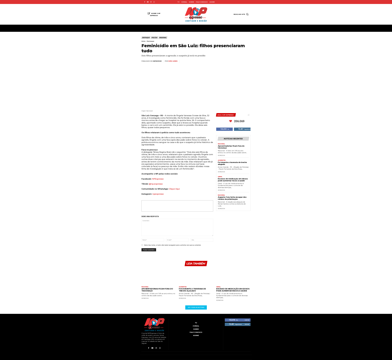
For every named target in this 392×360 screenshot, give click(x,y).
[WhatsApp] (234, 61)
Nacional (221, 144)
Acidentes (222, 160)
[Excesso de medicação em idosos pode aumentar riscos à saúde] (233, 276)
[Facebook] (145, 2)
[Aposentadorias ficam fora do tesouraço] (158, 276)
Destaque (145, 38)
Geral (220, 176)
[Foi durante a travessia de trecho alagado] (196, 276)
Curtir (247, 320)
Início (143, 41)
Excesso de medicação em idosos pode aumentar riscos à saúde (233, 180)
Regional (162, 38)
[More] (248, 61)
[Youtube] (148, 2)
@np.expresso (156, 184)
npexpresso (158, 194)
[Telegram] (244, 61)
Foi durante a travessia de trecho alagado (232, 163)
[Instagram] (151, 2)
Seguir (247, 324)
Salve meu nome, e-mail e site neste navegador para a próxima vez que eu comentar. (172, 245)
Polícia (154, 38)
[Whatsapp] (154, 2)
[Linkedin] (239, 61)
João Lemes (173, 61)
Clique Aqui (174, 189)
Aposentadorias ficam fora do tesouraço (231, 147)
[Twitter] (229, 61)
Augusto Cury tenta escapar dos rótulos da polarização (232, 198)
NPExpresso (158, 179)
